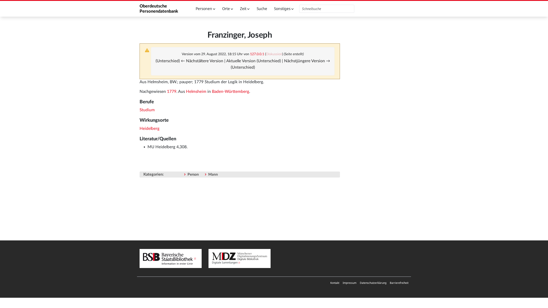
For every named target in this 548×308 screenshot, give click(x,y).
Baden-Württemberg (230, 92)
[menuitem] (334, 283)
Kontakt (334, 283)
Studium (147, 110)
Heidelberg (149, 129)
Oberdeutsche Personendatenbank (159, 8)
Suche (262, 8)
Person (193, 174)
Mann (213, 174)
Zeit (243, 8)
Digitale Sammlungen (225, 262)
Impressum (349, 283)
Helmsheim (196, 92)
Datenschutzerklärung (373, 283)
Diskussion (274, 54)
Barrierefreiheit (399, 283)
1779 (171, 92)
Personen (204, 8)
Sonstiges (282, 8)
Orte (226, 8)
